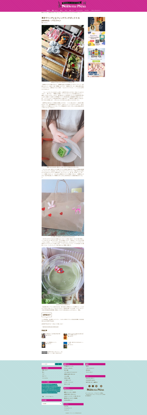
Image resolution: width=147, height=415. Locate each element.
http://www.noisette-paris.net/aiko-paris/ (50, 326)
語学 (51, 388)
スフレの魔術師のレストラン (51, 342)
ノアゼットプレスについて (90, 368)
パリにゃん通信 (66, 376)
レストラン (50, 353)
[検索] (58, 364)
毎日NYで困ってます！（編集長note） (92, 382)
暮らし (62, 351)
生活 (49, 384)
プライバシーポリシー (89, 372)
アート (58, 387)
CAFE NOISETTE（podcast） (90, 380)
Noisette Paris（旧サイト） (90, 378)
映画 (44, 391)
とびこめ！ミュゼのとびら (68, 368)
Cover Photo (66, 406)
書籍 (53, 387)
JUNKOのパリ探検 (67, 378)
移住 (55, 385)
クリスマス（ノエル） (53, 392)
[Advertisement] (96, 96)
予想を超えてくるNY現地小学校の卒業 (53, 333)
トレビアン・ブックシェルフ (68, 382)
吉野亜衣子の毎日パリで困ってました (54, 351)
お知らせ (87, 366)
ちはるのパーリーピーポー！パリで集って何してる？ (72, 396)
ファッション (57, 388)
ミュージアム (45, 388)
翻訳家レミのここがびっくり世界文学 (70, 392)
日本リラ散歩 (66, 370)
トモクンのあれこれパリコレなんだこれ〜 (70, 372)
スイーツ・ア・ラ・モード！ (68, 390)
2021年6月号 (59, 353)
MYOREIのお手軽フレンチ (68, 400)
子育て (55, 353)
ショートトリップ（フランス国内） (53, 391)
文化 (44, 384)
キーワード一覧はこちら (50, 396)
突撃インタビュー (45, 370)
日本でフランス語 (67, 384)
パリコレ (45, 392)
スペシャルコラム (45, 378)
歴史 (49, 387)
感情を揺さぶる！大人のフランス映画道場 (70, 398)
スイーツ (54, 384)
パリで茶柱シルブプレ (67, 380)
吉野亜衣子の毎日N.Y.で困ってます (69, 374)
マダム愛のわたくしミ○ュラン (69, 366)
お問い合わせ (88, 370)
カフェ (51, 385)
